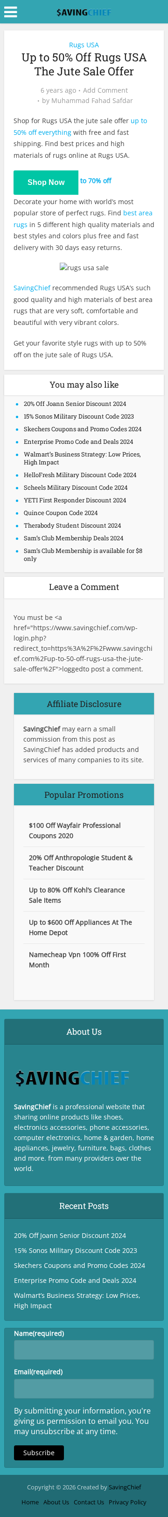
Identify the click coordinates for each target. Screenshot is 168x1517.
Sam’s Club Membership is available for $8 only (83, 554)
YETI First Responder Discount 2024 (75, 500)
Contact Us (89, 1502)
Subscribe (39, 1452)
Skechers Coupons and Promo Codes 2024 (83, 429)
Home (30, 1502)
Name (39, 1333)
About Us (56, 1502)
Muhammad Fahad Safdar (92, 100)
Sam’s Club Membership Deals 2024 (74, 538)
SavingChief (32, 287)
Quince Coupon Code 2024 (61, 512)
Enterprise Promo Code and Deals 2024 (78, 441)
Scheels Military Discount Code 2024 (76, 487)
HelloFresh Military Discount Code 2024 (80, 475)
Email (38, 1371)
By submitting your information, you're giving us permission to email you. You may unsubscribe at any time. (82, 1421)
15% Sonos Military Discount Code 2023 (79, 416)
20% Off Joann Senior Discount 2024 (75, 403)
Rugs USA (84, 44)
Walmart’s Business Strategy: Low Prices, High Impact (82, 458)
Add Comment (105, 90)
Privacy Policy (128, 1502)
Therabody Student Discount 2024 (72, 525)
